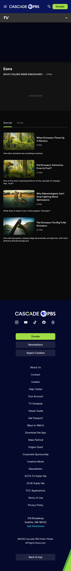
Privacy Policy (35, 505)
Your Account (35, 396)
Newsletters (35, 344)
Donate (60, 6)
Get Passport (35, 418)
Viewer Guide (35, 410)
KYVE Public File (35, 483)
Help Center (35, 389)
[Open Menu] (66, 17)
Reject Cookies (36, 352)
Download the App (35, 432)
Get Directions (35, 526)
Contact (35, 374)
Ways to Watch (35, 425)
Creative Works (35, 461)
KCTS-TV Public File (35, 476)
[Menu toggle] (5, 7)
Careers (35, 381)
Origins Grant (35, 447)
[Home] (35, 314)
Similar (20, 122)
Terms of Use (35, 497)
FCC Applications (35, 490)
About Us (35, 367)
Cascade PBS (32, 539)
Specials (7, 122)
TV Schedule (35, 403)
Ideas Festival (35, 439)
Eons (7, 68)
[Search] (49, 7)
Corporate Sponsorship (36, 454)
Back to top (35, 557)
